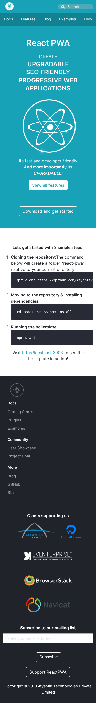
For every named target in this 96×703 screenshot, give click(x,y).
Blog (47, 19)
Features (28, 19)
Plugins (14, 420)
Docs (8, 19)
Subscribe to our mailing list (48, 627)
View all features (48, 185)
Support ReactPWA (48, 672)
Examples (67, 19)
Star (11, 492)
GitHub (14, 484)
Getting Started (22, 411)
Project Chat (19, 456)
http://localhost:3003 (42, 352)
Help (88, 19)
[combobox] (75, 6)
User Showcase (22, 447)
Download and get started (48, 211)
